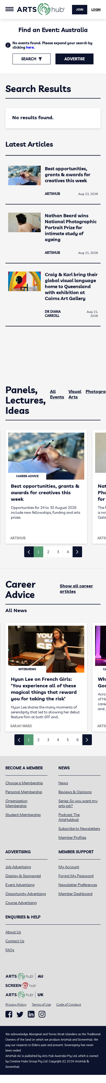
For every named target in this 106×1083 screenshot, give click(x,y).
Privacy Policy (15, 1004)
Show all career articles (76, 588)
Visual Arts (74, 394)
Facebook (8, 1014)
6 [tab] (77, 739)
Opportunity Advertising (25, 893)
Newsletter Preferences (77, 884)
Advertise (74, 58)
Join (79, 9)
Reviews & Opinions (75, 791)
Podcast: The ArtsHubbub (69, 817)
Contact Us (14, 941)
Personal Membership (23, 791)
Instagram (42, 1014)
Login (96, 9)
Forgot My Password (75, 875)
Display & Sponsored (23, 875)
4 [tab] (68, 551)
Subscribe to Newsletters (79, 828)
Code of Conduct (68, 1004)
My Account (68, 866)
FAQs (9, 949)
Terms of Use (41, 1004)
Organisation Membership (16, 803)
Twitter (20, 1014)
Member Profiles (72, 837)
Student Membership (23, 814)
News (63, 782)
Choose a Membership (24, 782)
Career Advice (20, 589)
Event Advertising (20, 884)
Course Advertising (21, 902)
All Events (57, 394)
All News (16, 610)
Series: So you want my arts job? (78, 803)
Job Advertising (18, 866)
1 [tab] (38, 551)
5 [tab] (68, 739)
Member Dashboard (75, 893)
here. (30, 47)
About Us (13, 932)
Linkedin (31, 1014)
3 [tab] (58, 551)
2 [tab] (48, 551)
